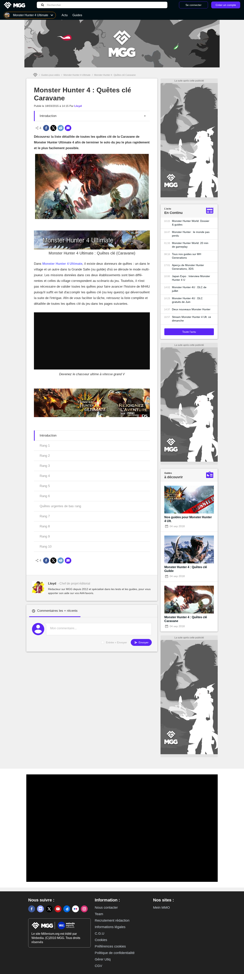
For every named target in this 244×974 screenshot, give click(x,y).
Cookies (101, 940)
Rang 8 (45, 526)
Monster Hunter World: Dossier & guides (190, 222)
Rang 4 (45, 476)
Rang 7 (45, 516)
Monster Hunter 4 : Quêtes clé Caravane (185, 619)
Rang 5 (45, 486)
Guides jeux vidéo (50, 75)
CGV (98, 966)
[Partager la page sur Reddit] (61, 128)
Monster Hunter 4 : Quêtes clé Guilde (185, 569)
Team (99, 914)
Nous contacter (106, 907)
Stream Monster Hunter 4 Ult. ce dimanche (191, 318)
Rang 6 (45, 496)
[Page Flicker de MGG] (75, 908)
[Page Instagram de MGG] (84, 908)
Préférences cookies (110, 946)
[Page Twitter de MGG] (49, 908)
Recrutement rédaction (112, 920)
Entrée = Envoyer (116, 642)
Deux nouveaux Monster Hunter (191, 309)
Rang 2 (45, 455)
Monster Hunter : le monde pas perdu (190, 233)
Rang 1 (45, 445)
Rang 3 (45, 466)
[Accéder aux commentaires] (68, 128)
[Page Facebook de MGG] (31, 908)
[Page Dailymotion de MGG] (66, 908)
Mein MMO (161, 907)
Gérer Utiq (103, 959)
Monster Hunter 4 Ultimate (77, 75)
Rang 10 (45, 546)
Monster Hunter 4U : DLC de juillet (189, 289)
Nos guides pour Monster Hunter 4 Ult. (188, 519)
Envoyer (143, 642)
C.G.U (99, 933)
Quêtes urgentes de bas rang (60, 506)
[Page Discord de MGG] (40, 908)
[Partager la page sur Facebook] (46, 128)
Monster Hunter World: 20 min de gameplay (190, 245)
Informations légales (110, 927)
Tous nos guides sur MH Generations (186, 256)
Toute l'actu (189, 331)
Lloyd (78, 105)
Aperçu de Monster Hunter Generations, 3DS (188, 267)
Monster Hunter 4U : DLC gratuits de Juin (187, 300)
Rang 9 (45, 536)
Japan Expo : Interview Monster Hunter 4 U (191, 278)
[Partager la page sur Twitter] (53, 128)
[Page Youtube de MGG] (58, 908)
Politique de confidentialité (115, 953)
